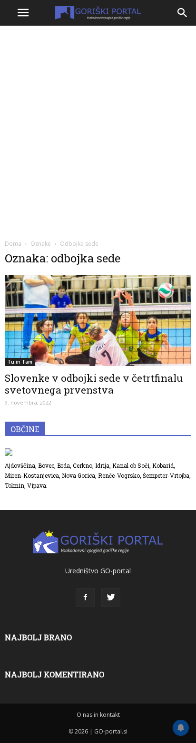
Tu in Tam (20, 361)
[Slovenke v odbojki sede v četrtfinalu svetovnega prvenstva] (98, 320)
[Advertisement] (98, 131)
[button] (182, 13)
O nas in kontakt (98, 715)
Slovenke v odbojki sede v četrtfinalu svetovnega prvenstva (94, 383)
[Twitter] (110, 597)
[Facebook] (85, 597)
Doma (13, 244)
